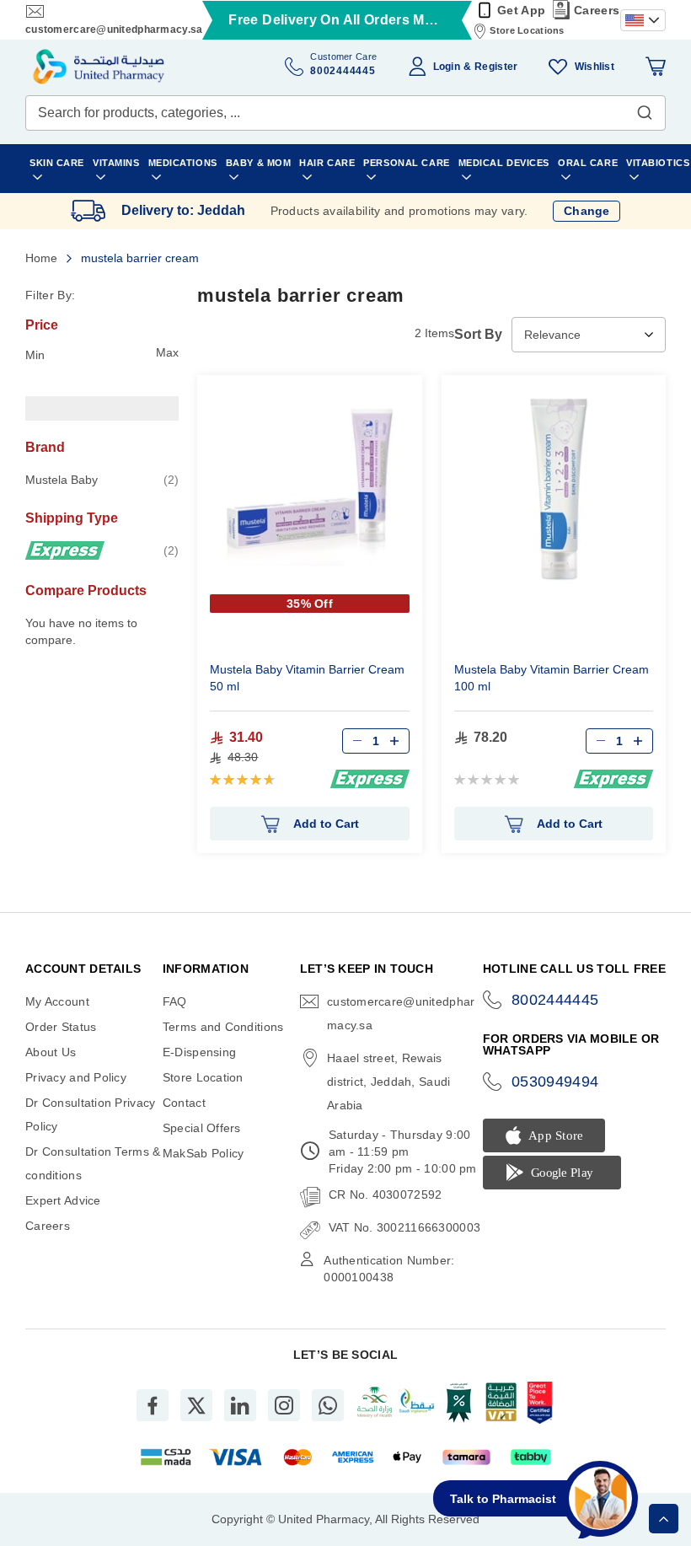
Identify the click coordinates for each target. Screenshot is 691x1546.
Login (446, 66)
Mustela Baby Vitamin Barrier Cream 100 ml (551, 678)
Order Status (60, 1026)
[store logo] (98, 66)
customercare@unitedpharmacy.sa (113, 29)
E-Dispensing (199, 1052)
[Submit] (645, 108)
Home (43, 258)
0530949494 (555, 1081)
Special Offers (202, 1128)
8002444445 (555, 999)
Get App (521, 10)
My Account (57, 1001)
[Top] (663, 1518)
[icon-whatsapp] (328, 1405)
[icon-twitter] (196, 1405)
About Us (50, 1052)
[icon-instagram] (284, 1405)
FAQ (175, 1001)
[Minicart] (655, 66)
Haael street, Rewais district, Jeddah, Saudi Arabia (388, 1081)
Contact (184, 1102)
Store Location (203, 1077)
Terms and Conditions (223, 1026)
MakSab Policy (203, 1153)
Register (495, 66)
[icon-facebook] (153, 1405)
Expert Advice (63, 1200)
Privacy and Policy (75, 1077)
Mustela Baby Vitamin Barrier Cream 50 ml (307, 678)
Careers (596, 10)
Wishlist (594, 66)
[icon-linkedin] (240, 1405)
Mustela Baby (102, 479)
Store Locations (527, 30)
